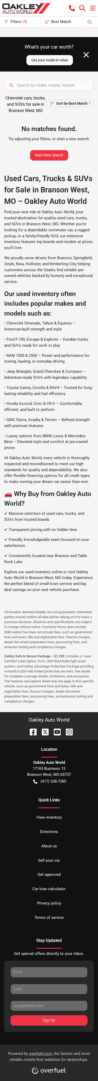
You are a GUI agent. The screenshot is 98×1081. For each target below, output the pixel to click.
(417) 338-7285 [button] (53, 781)
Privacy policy (49, 903)
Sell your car (49, 860)
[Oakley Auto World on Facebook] (31, 732)
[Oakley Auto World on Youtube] (55, 732)
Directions (49, 831)
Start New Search (49, 155)
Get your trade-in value (49, 60)
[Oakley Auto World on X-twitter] (43, 732)
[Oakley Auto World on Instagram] (67, 732)
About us (49, 846)
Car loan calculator (49, 889)
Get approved (49, 874)
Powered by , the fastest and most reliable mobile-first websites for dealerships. (49, 1056)
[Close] (86, 55)
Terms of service (49, 917)
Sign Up (49, 1020)
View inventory (49, 817)
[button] (72, 8)
